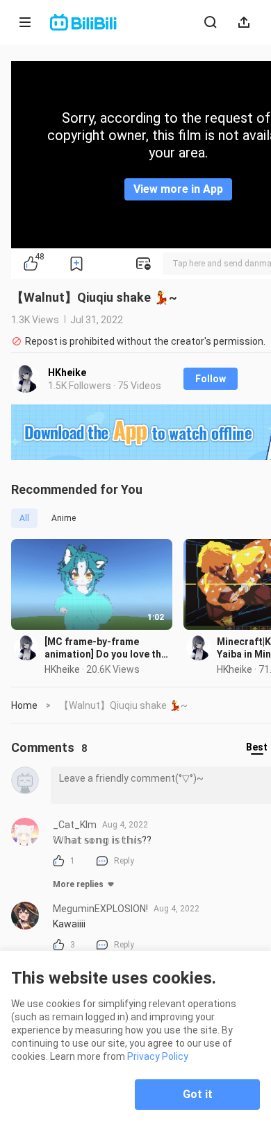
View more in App (178, 189)
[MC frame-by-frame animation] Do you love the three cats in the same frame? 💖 (105, 648)
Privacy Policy (157, 1056)
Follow (210, 378)
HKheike (67, 372)
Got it (198, 1094)
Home (24, 705)
